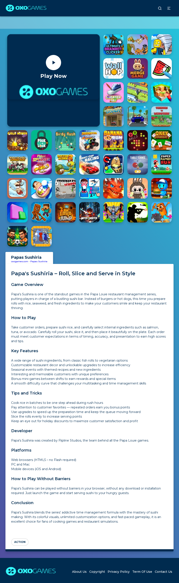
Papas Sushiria (38, 261)
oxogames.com (19, 261)
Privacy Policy (119, 572)
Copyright (97, 572)
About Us (79, 572)
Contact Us (163, 572)
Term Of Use (142, 572)
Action (20, 542)
